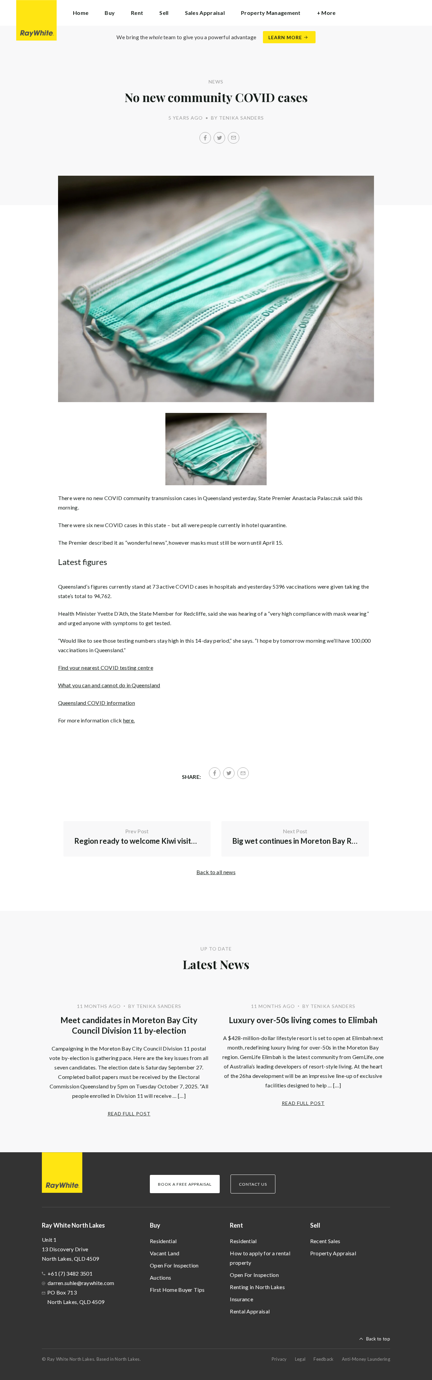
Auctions (160, 1277)
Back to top (378, 1338)
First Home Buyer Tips (177, 1289)
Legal (300, 1359)
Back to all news (216, 872)
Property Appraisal (333, 1253)
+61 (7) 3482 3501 (70, 1273)
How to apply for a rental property (260, 1258)
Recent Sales (325, 1241)
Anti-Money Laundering (366, 1359)
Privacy (279, 1359)
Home (80, 12)
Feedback (323, 1359)
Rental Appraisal (250, 1311)
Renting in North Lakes (257, 1287)
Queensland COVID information (96, 702)
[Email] (233, 138)
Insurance (241, 1299)
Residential (163, 1241)
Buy (155, 1225)
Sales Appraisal (205, 12)
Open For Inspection (174, 1265)
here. (129, 720)
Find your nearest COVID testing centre (105, 667)
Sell (315, 1225)
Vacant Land (164, 1253)
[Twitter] (219, 138)
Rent (236, 1225)
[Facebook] (205, 138)
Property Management (271, 12)
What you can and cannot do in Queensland (109, 685)
